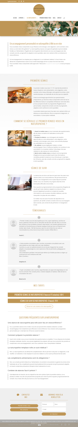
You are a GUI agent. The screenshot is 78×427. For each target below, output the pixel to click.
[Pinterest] (23, 1)
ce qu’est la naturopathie (53, 63)
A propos (21, 18)
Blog (54, 18)
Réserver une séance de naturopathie (39, 306)
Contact (59, 18)
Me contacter (24, 409)
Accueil (15, 18)
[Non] (76, 423)
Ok (39, 425)
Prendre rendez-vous (45, 18)
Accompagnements (31, 18)
